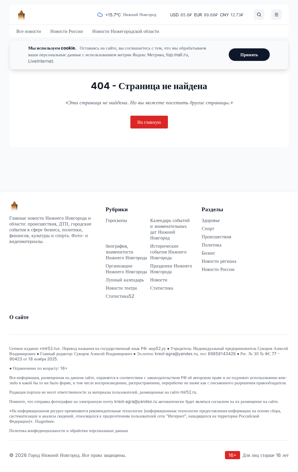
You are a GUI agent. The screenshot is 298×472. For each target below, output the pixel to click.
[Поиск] (259, 14)
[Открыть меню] (276, 14)
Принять (249, 54)
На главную (149, 122)
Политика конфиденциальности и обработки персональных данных (68, 430)
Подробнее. (45, 421)
